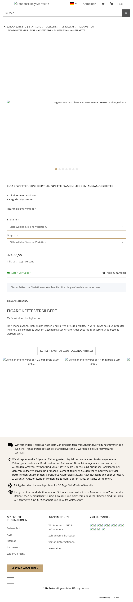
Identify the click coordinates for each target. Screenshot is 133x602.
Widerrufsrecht (16, 553)
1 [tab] (56, 169)
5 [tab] (70, 169)
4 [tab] (66, 169)
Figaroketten (27, 199)
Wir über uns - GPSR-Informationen (60, 527)
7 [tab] (77, 169)
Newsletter (54, 548)
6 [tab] (73, 169)
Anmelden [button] (89, 4)
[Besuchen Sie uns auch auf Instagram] (10, 580)
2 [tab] (60, 169)
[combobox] (66, 226)
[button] (73, 3)
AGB (9, 534)
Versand (29, 261)
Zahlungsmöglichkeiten (62, 535)
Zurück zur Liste (16, 26)
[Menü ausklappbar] (8, 3)
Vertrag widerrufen (25, 568)
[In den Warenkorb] (9, 41)
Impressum (13, 547)
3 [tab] (63, 169)
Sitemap (11, 541)
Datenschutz (14, 528)
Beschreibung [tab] (17, 301)
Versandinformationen (61, 542)
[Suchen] (126, 13)
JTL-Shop (115, 597)
